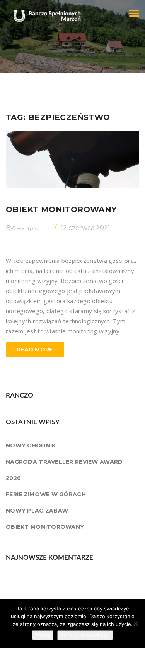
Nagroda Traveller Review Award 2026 (64, 470)
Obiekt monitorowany (61, 209)
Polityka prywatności (85, 635)
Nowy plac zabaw (37, 510)
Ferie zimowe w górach (46, 494)
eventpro (27, 228)
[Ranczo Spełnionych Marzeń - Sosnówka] (44, 9)
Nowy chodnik (31, 445)
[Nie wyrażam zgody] (135, 623)
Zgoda (42, 635)
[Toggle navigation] (134, 13)
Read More (35, 349)
